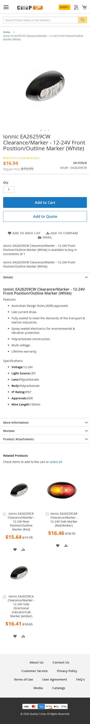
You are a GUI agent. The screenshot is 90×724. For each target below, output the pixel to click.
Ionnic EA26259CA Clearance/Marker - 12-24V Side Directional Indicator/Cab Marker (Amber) (21, 606)
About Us (36, 662)
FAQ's (80, 679)
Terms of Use (23, 679)
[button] (64, 7)
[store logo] (28, 7)
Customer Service (34, 671)
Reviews (9, 431)
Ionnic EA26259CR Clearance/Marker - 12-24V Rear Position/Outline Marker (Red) (21, 521)
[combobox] (45, 20)
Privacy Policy (67, 671)
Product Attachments (18, 439)
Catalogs (58, 688)
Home (7, 32)
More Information (16, 422)
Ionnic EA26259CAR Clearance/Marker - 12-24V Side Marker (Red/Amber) (63, 519)
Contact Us (61, 662)
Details (8, 277)
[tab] (45, 277)
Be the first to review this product (21, 157)
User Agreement (54, 679)
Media (38, 688)
